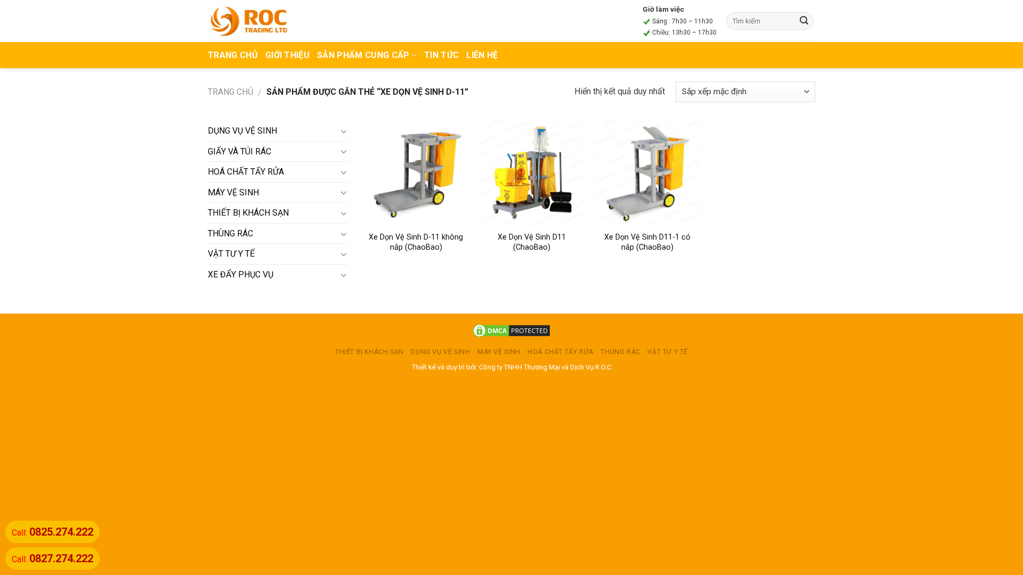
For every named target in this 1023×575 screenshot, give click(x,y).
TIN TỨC (441, 55)
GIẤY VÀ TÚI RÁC (239, 151)
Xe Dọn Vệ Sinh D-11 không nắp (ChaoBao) (416, 242)
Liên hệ (482, 55)
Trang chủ (230, 92)
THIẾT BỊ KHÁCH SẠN (248, 213)
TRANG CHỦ (233, 55)
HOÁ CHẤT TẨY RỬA (246, 172)
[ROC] (249, 20)
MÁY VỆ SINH (233, 192)
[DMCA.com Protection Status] (511, 330)
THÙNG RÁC (230, 233)
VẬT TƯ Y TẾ (231, 254)
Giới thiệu (287, 55)
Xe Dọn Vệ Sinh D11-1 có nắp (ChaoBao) (647, 242)
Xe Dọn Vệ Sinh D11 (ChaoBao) (532, 242)
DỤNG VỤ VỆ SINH (242, 131)
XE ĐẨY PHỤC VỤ (240, 274)
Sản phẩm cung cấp (363, 55)
